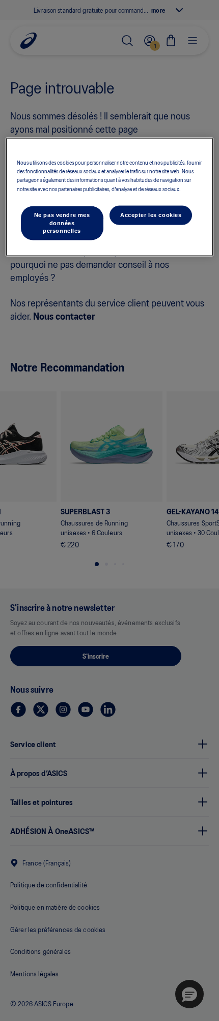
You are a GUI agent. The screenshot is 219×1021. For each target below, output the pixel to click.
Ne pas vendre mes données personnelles (62, 222)
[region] (110, 197)
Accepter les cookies (150, 214)
